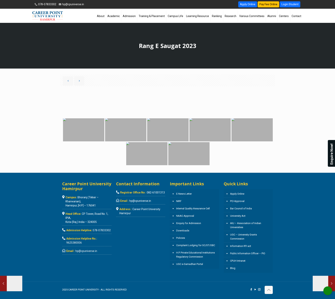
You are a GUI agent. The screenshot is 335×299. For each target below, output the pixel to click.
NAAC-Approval (185, 215)
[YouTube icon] (255, 289)
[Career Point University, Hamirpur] (47, 15)
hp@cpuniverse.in (73, 4)
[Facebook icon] (251, 289)
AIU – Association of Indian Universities (245, 225)
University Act (237, 215)
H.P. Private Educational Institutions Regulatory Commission (195, 254)
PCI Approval (237, 201)
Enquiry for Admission (188, 223)
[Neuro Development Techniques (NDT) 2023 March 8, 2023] (11, 283)
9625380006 (74, 242)
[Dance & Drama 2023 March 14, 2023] (324, 283)
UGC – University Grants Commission (243, 236)
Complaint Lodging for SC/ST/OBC (195, 245)
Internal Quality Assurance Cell (193, 208)
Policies (180, 237)
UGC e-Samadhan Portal (189, 264)
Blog (232, 268)
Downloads (182, 230)
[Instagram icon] (259, 289)
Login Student (290, 4)
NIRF (178, 201)
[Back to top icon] (269, 290)
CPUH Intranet (237, 260)
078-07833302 (47, 4)
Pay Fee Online (268, 4)
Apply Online (247, 4)
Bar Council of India (241, 208)
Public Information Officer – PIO (247, 253)
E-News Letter (184, 193)
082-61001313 (156, 192)
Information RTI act (240, 246)
